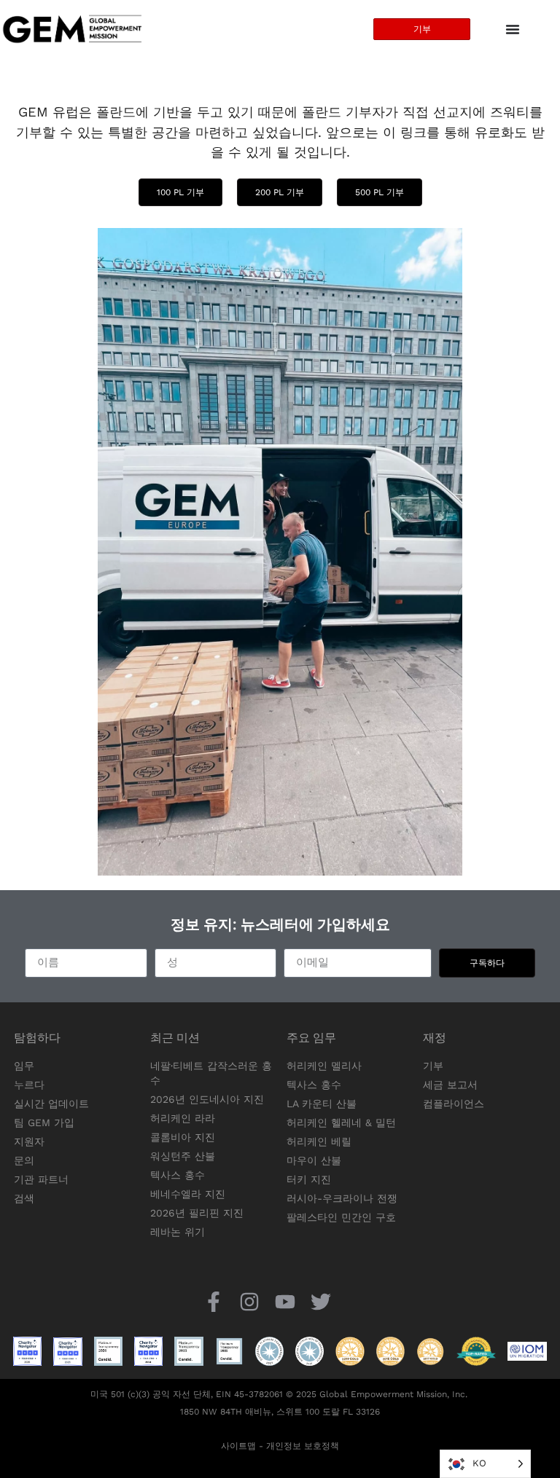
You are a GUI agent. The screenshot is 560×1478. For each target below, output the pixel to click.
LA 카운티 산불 (322, 1103)
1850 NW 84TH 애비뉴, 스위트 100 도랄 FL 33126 (280, 1412)
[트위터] (321, 1302)
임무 (24, 1066)
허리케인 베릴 (319, 1141)
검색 (24, 1198)
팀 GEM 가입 (44, 1122)
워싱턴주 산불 (182, 1156)
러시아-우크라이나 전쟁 (342, 1198)
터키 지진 (309, 1179)
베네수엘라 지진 (187, 1194)
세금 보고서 (450, 1084)
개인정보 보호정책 (302, 1446)
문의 (24, 1160)
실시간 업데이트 (51, 1103)
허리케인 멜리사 (324, 1066)
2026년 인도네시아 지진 (207, 1099)
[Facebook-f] (213, 1302)
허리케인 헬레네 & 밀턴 (341, 1122)
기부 (433, 1066)
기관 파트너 (41, 1179)
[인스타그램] (249, 1302)
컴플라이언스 (453, 1103)
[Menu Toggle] (512, 29)
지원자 (29, 1141)
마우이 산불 (314, 1160)
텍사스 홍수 (177, 1175)
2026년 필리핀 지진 (197, 1213)
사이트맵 (238, 1446)
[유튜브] (285, 1302)
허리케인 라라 (182, 1118)
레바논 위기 (177, 1232)
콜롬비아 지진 (182, 1137)
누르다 (29, 1084)
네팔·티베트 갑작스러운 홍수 (211, 1073)
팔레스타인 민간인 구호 (341, 1217)
